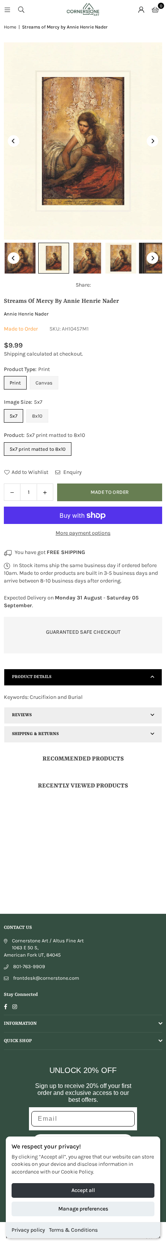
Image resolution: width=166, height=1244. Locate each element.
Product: (44, 435)
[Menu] (7, 9)
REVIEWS (22, 715)
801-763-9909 (29, 966)
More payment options (83, 533)
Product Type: (27, 369)
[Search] (21, 9)
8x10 (37, 416)
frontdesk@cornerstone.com (46, 978)
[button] (155, 10)
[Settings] (141, 10)
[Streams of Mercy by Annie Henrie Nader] (20, 258)
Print (15, 383)
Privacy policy (28, 1230)
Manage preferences (83, 1208)
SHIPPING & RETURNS (35, 734)
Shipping (14, 354)
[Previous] (13, 141)
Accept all (83, 1190)
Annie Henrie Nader (26, 314)
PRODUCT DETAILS (31, 677)
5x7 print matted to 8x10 (38, 449)
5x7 (13, 416)
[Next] (152, 141)
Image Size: (23, 402)
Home (10, 27)
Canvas (44, 383)
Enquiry (72, 472)
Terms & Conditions (73, 1230)
